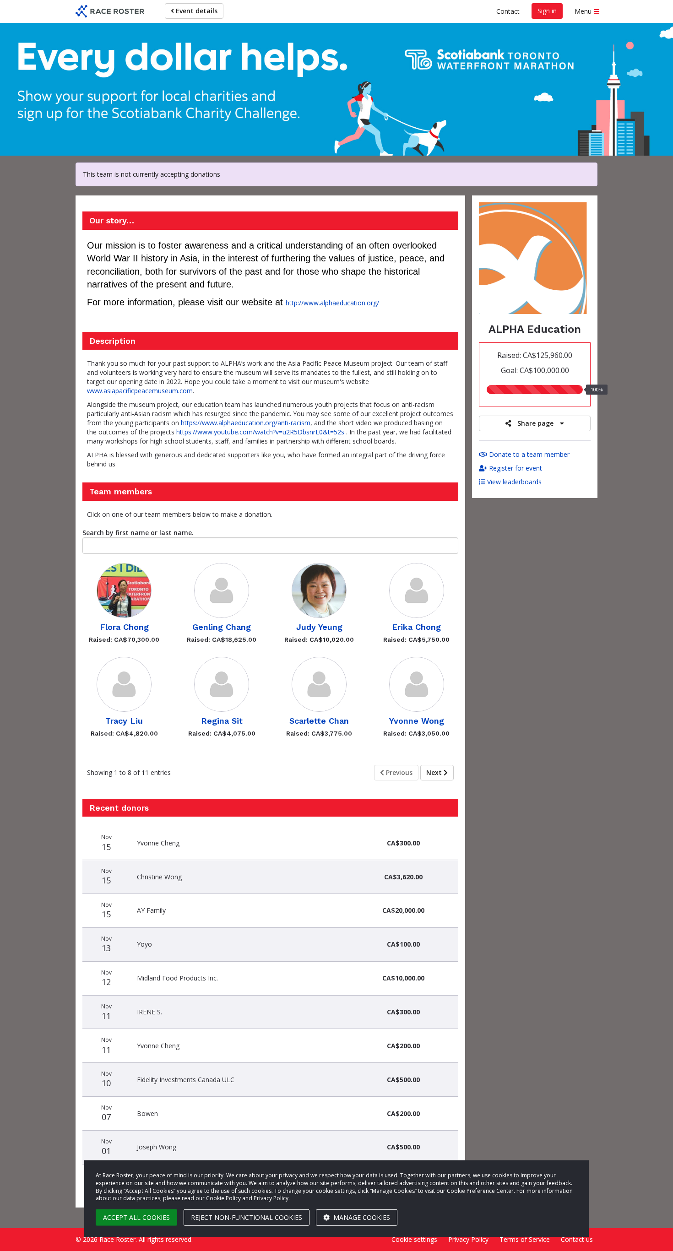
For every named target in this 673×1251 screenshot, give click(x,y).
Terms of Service (524, 1239)
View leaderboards (513, 481)
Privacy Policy (468, 1239)
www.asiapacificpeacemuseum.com (140, 390)
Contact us (577, 1239)
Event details (195, 10)
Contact (508, 11)
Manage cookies (360, 1217)
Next (435, 772)
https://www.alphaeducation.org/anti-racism (245, 422)
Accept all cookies (136, 1217)
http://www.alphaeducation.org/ (332, 302)
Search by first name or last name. (138, 532)
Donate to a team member (528, 454)
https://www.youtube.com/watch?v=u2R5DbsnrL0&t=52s (260, 432)
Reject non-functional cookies (246, 1217)
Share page (535, 423)
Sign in (547, 10)
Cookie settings (414, 1239)
